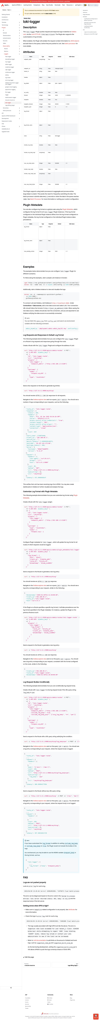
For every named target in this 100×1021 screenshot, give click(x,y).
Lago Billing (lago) (10, 105)
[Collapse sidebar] (11, 987)
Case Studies (49, 5)
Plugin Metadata (67, 209)
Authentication (7, 38)
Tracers (6, 48)
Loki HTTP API (35, 34)
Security (5, 41)
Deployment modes (7, 121)
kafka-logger (8, 64)
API (3, 113)
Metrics (6, 51)
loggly (6, 95)
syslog (6, 75)
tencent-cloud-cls (10, 100)
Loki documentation (39, 940)
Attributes (72, 910)
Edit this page (29, 957)
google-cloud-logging (11, 87)
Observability (6, 46)
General (5, 33)
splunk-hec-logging (10, 89)
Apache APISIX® (16, 5)
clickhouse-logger (10, 72)
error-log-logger (9, 80)
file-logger (8, 92)
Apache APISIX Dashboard (8, 116)
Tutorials (4, 22)
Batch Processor (35, 199)
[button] (85, 5)
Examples (85, 16)
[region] (51, 122)
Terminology (5, 25)
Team (63, 5)
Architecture (5, 20)
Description (85, 10)
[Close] (98, 1)
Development (5, 118)
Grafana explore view (39, 399)
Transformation (7, 35)
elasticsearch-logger (10, 97)
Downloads (57, 5)
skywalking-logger (10, 59)
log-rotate (7, 77)
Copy (77, 282)
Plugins (4, 27)
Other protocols (7, 110)
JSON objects (74, 41)
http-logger (8, 56)
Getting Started (6, 14)
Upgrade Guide (5, 131)
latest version (48, 13)
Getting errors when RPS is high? (91, 34)
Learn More (67, 1)
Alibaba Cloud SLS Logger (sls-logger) (12, 83)
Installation (5, 17)
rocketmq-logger (9, 67)
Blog (43, 5)
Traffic (4, 43)
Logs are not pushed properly (90, 32)
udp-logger (8, 69)
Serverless (5, 108)
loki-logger (8, 102)
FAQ (3, 124)
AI (3, 30)
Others (3, 126)
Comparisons (36, 5)
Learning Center (27, 5)
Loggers (6, 54)
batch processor (70, 43)
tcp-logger (8, 62)
